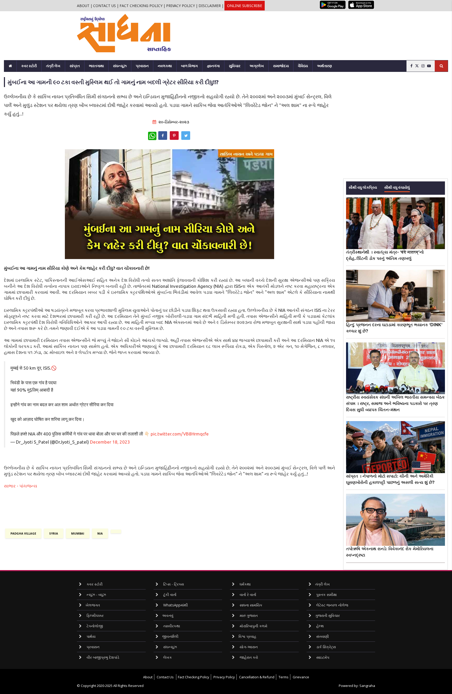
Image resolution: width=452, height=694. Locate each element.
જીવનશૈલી (170, 636)
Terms (284, 677)
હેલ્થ (319, 625)
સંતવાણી (322, 636)
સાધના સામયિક (250, 605)
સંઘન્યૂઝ (120, 66)
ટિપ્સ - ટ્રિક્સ (173, 584)
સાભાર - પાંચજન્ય (20, 485)
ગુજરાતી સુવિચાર (327, 615)
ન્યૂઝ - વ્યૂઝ (96, 594)
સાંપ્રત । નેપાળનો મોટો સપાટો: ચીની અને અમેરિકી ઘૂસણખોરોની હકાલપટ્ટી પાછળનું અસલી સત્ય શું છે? (390, 479)
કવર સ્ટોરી (29, 66)
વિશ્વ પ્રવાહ (247, 636)
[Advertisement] (287, 28)
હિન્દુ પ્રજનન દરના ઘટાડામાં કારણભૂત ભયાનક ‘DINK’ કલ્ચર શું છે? (394, 328)
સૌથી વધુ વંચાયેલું (397, 187)
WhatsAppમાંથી (175, 605)
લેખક (167, 657)
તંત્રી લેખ (53, 66)
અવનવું (167, 615)
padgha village (23, 533)
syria (53, 533)
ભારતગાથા (96, 66)
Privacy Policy (180, 5)
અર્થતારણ (324, 66)
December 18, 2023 (110, 441)
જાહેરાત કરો (248, 657)
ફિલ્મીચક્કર (95, 615)
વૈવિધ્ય (303, 66)
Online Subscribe (244, 5)
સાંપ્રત (75, 66)
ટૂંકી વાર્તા (169, 594)
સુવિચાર (234, 66)
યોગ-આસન (248, 646)
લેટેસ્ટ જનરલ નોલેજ (331, 605)
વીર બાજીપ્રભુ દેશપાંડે (102, 657)
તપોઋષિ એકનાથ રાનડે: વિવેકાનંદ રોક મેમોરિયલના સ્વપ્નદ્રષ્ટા (389, 552)
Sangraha (367, 685)
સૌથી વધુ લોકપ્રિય (363, 187)
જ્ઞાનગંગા (213, 66)
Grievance (301, 677)
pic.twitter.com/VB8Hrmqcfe (180, 433)
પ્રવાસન (142, 66)
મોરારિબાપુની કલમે (253, 625)
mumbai (77, 533)
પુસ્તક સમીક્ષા (326, 594)
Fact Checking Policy (141, 5)
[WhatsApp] (152, 136)
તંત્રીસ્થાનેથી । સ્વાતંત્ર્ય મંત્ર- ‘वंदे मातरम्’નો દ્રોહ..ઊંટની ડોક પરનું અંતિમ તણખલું (385, 255)
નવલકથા (165, 66)
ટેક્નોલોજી (94, 625)
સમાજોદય (281, 66)
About (83, 5)
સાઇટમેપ (322, 657)
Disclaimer (210, 5)
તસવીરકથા (171, 625)
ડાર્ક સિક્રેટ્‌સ (325, 646)
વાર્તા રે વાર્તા (247, 594)
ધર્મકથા (245, 584)
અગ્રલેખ (257, 66)
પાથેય (90, 636)
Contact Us (104, 5)
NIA (100, 533)
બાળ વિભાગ (189, 66)
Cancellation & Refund (256, 677)
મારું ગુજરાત (248, 615)
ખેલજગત (93, 605)
